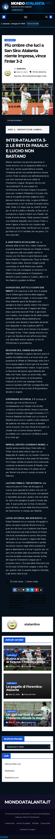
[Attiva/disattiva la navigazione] (26, 17)
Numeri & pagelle (23, 823)
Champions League (27, 829)
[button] (47, 17)
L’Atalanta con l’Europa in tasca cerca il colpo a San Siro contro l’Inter (37, 599)
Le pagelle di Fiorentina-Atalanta (24, 688)
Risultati (35, 823)
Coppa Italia (45, 823)
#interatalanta (39, 72)
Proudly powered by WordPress (18, 814)
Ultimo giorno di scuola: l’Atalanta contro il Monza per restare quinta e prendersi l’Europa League (18, 602)
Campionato (10, 40)
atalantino (21, 68)
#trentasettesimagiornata (34, 76)
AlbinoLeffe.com (13, 764)
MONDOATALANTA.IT (27, 802)
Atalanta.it (9, 770)
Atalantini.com (12, 777)
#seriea (17, 76)
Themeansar (34, 817)
